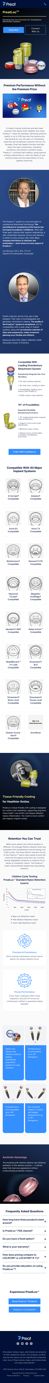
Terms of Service (13, 1375)
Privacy (26, 1375)
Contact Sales (39, 1375)
